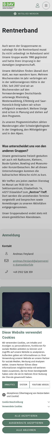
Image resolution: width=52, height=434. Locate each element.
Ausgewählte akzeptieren (26, 423)
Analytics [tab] (10, 384)
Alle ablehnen (26, 430)
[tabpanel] (26, 399)
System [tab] (23, 384)
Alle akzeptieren (26, 416)
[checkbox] (26, 395)
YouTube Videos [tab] (40, 384)
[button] (26, 402)
